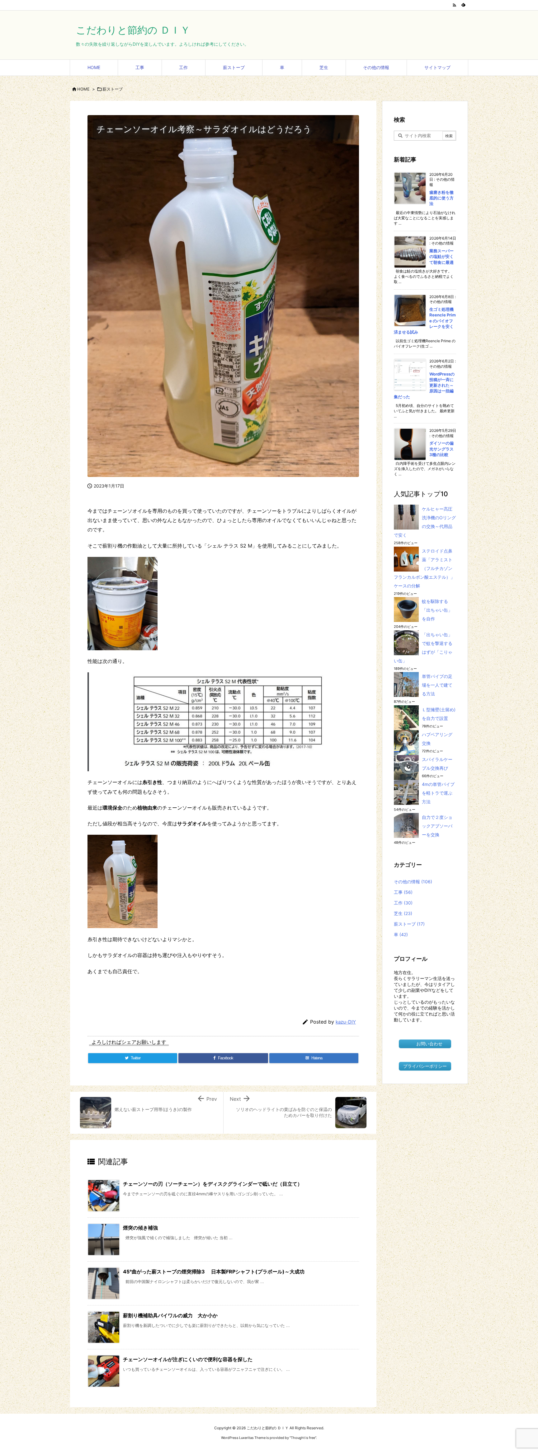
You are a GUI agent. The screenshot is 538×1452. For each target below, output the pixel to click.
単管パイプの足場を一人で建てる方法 (437, 685)
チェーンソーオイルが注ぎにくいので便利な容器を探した (187, 1359)
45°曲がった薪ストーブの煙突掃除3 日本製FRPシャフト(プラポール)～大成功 (213, 1271)
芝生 (403, 913)
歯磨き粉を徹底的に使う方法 (441, 198)
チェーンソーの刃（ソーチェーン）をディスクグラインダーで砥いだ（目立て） (212, 1184)
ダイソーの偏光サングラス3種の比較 (441, 449)
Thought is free (303, 1438)
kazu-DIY (346, 1022)
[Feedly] (463, 5)
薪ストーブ (112, 88)
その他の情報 (413, 881)
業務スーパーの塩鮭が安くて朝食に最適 (441, 256)
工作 (403, 902)
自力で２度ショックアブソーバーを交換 (437, 826)
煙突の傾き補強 (140, 1228)
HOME (83, 88)
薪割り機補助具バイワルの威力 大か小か (170, 1315)
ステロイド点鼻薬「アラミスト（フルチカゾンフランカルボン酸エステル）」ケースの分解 (424, 568)
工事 (403, 892)
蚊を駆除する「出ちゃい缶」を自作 (437, 610)
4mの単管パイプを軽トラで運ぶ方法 (438, 793)
